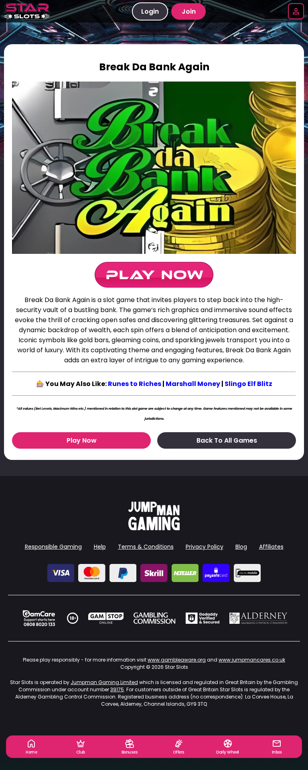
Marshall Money (193, 383)
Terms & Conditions (146, 547)
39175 (117, 689)
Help (100, 547)
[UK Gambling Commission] (154, 618)
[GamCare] (39, 618)
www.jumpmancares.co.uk (252, 659)
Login (150, 11)
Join (189, 11)
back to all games (227, 440)
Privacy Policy (204, 547)
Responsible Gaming (53, 547)
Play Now (82, 440)
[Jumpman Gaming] (154, 528)
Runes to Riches (134, 383)
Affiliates (271, 547)
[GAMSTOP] (106, 618)
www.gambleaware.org (177, 659)
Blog (241, 547)
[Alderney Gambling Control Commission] (258, 618)
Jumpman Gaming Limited (104, 682)
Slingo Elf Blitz (248, 383)
